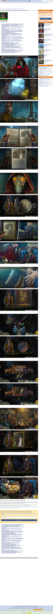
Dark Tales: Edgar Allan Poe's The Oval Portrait (9, 533)
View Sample (43, 20)
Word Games (46, 2)
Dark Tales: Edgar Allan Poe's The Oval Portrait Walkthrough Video (12, 37)
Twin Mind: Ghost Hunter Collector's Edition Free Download (47, 29)
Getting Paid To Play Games (43, 82)
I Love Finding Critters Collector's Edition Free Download (47, 50)
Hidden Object (46, 31)
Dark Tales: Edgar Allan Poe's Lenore (7, 42)
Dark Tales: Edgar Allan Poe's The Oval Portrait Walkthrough (11, 39)
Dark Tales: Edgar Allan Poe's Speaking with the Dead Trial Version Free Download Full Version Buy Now (12, 32)
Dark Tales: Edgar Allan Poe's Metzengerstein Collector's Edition (12, 545)
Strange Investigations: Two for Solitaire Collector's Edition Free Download (48, 24)
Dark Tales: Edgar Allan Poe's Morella (7, 45)
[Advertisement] (26, 6)
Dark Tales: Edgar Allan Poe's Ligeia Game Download (10, 25)
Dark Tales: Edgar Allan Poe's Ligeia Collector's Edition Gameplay (12, 24)
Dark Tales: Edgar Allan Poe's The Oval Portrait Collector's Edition (12, 33)
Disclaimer (36, 606)
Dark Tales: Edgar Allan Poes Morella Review (9, 52)
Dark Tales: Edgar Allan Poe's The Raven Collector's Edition (11, 47)
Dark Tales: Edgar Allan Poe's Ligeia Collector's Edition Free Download (13, 524)
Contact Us (22, 606)
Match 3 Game (46, 56)
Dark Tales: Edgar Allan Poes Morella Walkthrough (9, 551)
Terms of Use (32, 606)
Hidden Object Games (8, 2)
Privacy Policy (47, 20)
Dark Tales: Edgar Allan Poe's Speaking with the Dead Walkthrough (12, 30)
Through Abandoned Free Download (44, 81)
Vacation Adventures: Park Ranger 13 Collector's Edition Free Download (48, 61)
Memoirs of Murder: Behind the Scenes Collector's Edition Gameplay (45, 85)
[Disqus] (19, 570)
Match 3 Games (14, 2)
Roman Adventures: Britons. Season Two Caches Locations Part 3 (45, 68)
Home (16, 606)
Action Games (42, 2)
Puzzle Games (33, 2)
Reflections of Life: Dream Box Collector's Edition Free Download (45, 67)
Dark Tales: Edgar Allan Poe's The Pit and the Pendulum (10, 542)
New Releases (2, 2)
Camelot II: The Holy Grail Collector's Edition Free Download (47, 40)
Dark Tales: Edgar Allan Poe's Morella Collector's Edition (10, 46)
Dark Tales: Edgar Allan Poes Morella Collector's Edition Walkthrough (12, 50)
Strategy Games (28, 2)
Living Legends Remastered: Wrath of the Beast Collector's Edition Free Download (48, 35)
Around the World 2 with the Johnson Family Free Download (48, 45)
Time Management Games (21, 2)
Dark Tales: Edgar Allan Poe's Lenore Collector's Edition (10, 43)
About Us (18, 606)
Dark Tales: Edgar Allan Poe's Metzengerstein (9, 44)
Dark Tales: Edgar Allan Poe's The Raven (8, 49)
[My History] (29, 1)
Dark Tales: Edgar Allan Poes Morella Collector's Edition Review (12, 51)
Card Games (37, 2)
